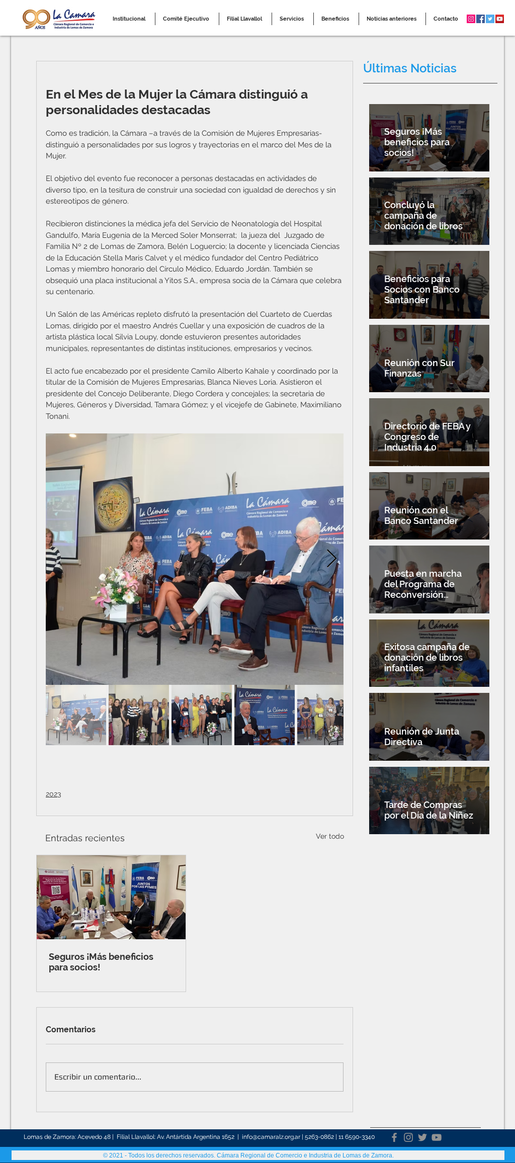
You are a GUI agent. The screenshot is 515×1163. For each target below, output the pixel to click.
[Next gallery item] (331, 559)
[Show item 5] (327, 715)
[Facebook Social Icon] (480, 19)
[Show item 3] (201, 715)
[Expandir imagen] (195, 559)
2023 (53, 794)
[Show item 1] (76, 715)
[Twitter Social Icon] (490, 19)
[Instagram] (408, 1137)
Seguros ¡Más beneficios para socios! (101, 961)
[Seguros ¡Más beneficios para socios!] (111, 897)
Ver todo (330, 836)
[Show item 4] (264, 715)
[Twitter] (422, 1137)
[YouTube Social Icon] (499, 19)
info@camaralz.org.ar (271, 1136)
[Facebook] (394, 1137)
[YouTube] (437, 1137)
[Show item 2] (139, 715)
